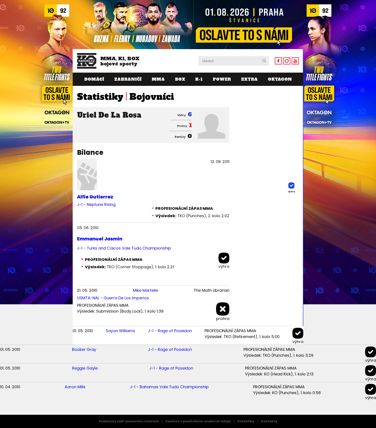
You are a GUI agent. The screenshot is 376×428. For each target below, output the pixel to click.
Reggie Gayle (85, 368)
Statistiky (100, 97)
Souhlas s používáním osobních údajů (198, 421)
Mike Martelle (145, 290)
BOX (180, 79)
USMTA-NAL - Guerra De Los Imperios (113, 298)
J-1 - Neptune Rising (96, 204)
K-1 (199, 79)
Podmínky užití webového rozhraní (129, 421)
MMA (158, 79)
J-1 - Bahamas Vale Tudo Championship (169, 387)
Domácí (94, 79)
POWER (222, 79)
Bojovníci (151, 97)
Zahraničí (127, 79)
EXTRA (249, 79)
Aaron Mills (75, 387)
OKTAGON (280, 79)
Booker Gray (84, 349)
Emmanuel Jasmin (99, 238)
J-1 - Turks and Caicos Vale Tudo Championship (124, 248)
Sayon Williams (120, 330)
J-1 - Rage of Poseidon (170, 330)
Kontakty (269, 421)
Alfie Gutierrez (95, 196)
